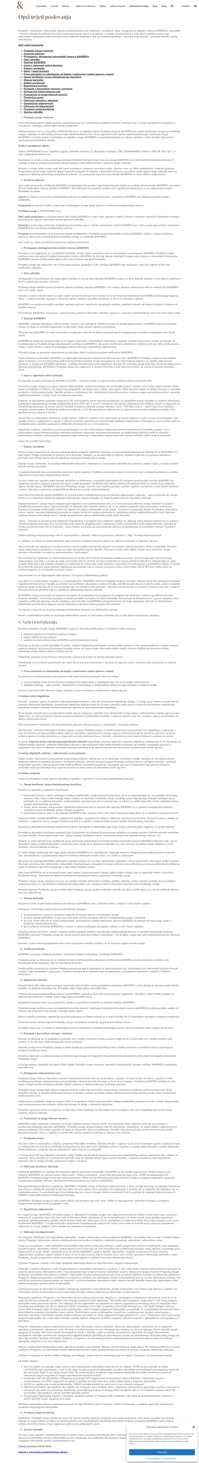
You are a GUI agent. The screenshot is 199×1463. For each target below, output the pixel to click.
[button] (193, 1427)
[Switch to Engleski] (195, 6)
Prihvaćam (162, 1452)
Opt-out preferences (154, 1458)
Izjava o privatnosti (169, 1458)
